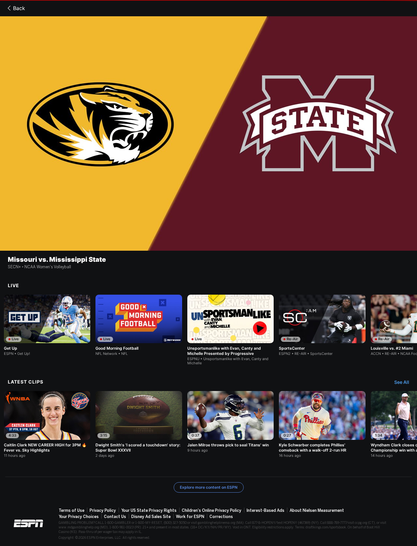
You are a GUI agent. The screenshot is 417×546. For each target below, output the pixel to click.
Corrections (221, 516)
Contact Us (115, 516)
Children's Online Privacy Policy (211, 510)
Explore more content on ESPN (208, 487)
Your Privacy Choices (79, 516)
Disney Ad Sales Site (151, 516)
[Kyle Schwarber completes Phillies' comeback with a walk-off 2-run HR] (322, 424)
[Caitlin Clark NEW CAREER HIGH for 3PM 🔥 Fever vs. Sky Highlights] (47, 424)
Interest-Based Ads (265, 510)
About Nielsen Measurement (317, 510)
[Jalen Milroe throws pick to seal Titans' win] (230, 421)
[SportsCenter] (322, 325)
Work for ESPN (190, 516)
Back (19, 8)
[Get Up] (47, 325)
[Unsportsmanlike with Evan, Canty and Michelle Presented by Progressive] (230, 330)
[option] (47, 325)
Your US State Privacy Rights (149, 510)
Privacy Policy (103, 510)
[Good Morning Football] (138, 325)
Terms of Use (71, 510)
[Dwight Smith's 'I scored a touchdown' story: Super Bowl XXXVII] (138, 424)
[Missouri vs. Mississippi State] (208, 133)
